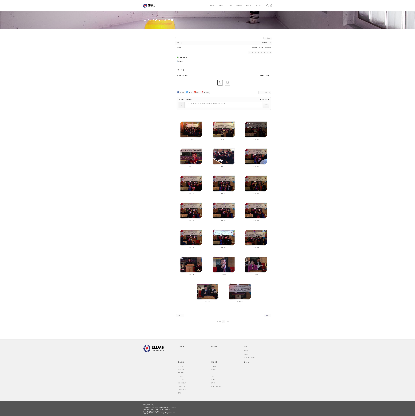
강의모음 (239, 5)
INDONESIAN (182, 383)
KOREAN (181, 366)
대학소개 (212, 5)
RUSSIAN (181, 380)
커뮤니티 (248, 5)
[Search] (267, 5)
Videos (213, 373)
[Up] (258, 52)
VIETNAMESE (182, 390)
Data (212, 376)
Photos (213, 369)
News (246, 351)
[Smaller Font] (255, 52)
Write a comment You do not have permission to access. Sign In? (205, 103)
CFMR (213, 383)
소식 (230, 5)
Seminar (214, 366)
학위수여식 (180, 43)
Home (258, 5)
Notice (246, 354)
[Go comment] (264, 52)
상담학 (180, 393)
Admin (179, 47)
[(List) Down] (261, 52)
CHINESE (181, 376)
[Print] (267, 52)
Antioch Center (216, 386)
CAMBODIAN (182, 386)
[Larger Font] (252, 52)
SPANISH (181, 373)
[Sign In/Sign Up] (271, 5)
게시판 (213, 380)
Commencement (249, 357)
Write (268, 316)
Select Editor (265, 99)
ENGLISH (181, 369)
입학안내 (221, 5)
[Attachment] (270, 52)
